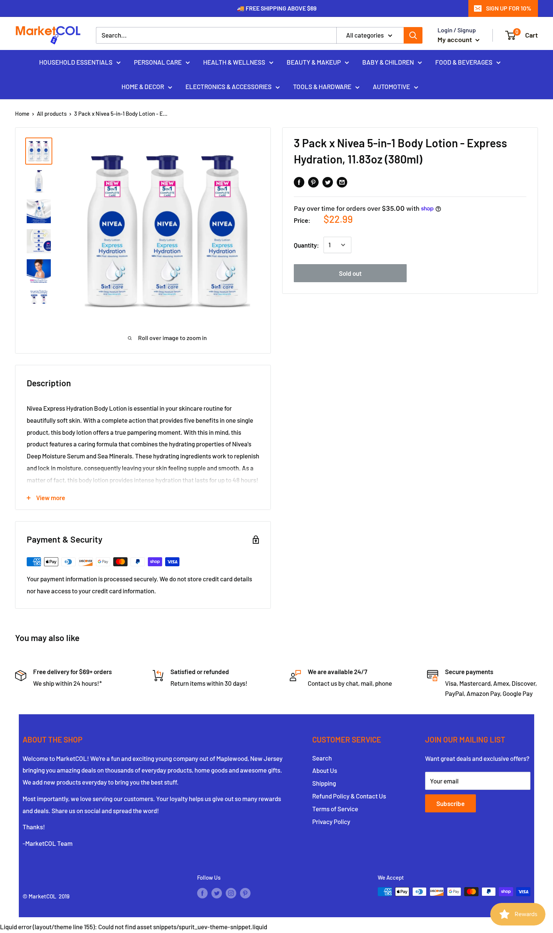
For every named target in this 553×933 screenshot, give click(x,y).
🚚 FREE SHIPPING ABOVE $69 (276, 8)
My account (456, 39)
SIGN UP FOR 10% (508, 8)
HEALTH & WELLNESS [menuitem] (234, 61)
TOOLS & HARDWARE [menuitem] (322, 86)
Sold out (350, 273)
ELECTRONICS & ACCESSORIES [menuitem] (228, 86)
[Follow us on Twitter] (216, 892)
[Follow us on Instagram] (231, 892)
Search (322, 758)
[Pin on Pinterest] (313, 181)
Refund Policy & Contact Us (349, 796)
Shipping (324, 783)
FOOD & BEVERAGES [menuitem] (463, 61)
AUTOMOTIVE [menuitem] (391, 86)
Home (22, 113)
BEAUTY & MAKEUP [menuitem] (314, 61)
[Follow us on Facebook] (202, 892)
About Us (324, 770)
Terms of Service (335, 808)
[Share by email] (342, 181)
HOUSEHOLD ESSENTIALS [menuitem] (75, 61)
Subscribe (450, 803)
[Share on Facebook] (299, 181)
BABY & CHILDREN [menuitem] (388, 61)
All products (52, 113)
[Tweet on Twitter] (327, 181)
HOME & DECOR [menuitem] (143, 86)
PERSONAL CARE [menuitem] (158, 61)
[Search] (413, 35)
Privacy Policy (331, 821)
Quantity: (306, 244)
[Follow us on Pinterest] (245, 892)
